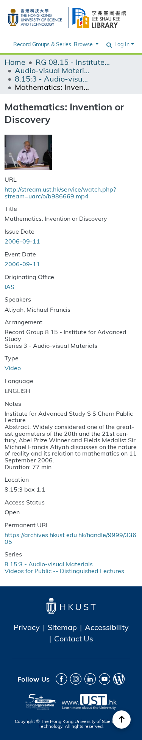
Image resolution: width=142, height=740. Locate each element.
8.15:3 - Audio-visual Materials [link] (53, 78)
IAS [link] (9, 287)
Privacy (27, 627)
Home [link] (15, 62)
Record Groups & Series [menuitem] (42, 44)
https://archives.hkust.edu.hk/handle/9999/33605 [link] (70, 538)
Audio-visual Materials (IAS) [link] (53, 70)
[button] (109, 44)
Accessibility (107, 627)
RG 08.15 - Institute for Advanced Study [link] (73, 62)
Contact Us (73, 638)
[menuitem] (85, 44)
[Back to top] (121, 719)
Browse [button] (83, 44)
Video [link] (13, 368)
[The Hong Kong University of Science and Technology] (35, 16)
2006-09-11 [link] (22, 241)
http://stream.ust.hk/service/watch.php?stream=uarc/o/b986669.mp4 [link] (60, 192)
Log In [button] (122, 44)
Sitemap (62, 627)
